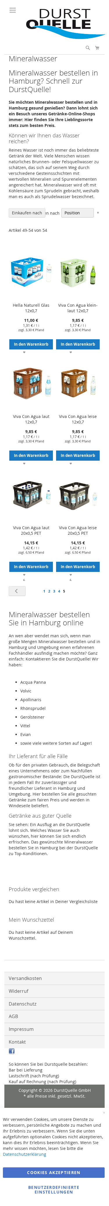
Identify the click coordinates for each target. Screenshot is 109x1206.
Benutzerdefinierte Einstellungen (53, 1190)
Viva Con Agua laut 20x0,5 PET (31, 530)
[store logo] (63, 37)
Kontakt (17, 1042)
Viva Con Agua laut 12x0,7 (31, 419)
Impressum (21, 1029)
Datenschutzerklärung (24, 1154)
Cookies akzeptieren (54, 1172)
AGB (13, 1016)
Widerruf (18, 991)
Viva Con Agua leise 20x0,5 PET (78, 530)
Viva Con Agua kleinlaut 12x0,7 (78, 307)
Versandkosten (25, 978)
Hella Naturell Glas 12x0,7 (31, 307)
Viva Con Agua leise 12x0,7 (78, 419)
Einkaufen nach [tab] (27, 213)
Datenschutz (22, 1004)
